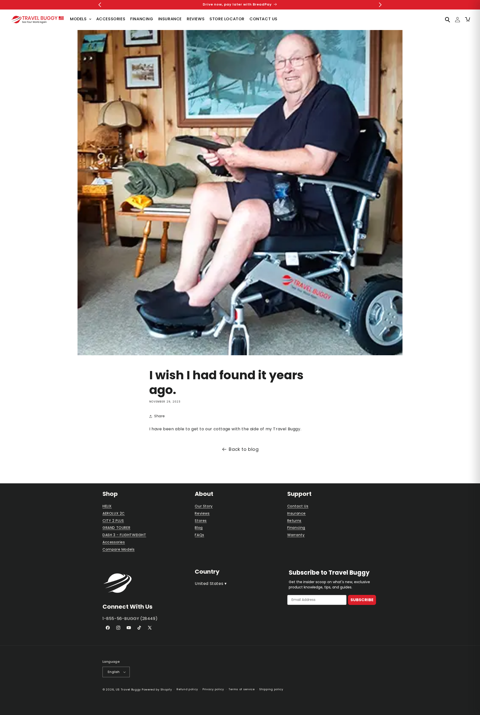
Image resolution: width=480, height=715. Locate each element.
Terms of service (241, 689)
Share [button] (159, 416)
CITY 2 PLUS (113, 520)
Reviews (202, 513)
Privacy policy (213, 689)
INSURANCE (170, 19)
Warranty (296, 534)
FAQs (199, 534)
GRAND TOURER (116, 527)
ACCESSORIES (111, 19)
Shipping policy (271, 689)
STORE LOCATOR (227, 19)
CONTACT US (264, 19)
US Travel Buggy (128, 689)
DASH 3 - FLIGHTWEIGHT (124, 534)
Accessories (113, 542)
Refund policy (187, 689)
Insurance (296, 513)
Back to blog (243, 449)
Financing (296, 527)
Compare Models (118, 549)
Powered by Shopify (157, 689)
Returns (294, 520)
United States (210, 583)
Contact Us (297, 506)
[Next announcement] (380, 5)
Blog (198, 527)
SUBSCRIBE (362, 600)
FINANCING (141, 19)
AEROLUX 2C (113, 513)
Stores (201, 520)
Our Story (203, 506)
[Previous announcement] (99, 5)
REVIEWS (195, 19)
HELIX (107, 506)
